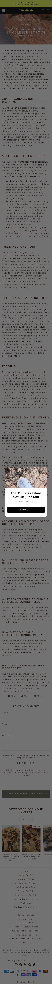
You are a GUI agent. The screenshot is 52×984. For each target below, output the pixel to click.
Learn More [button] (26, 510)
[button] (8, 470)
